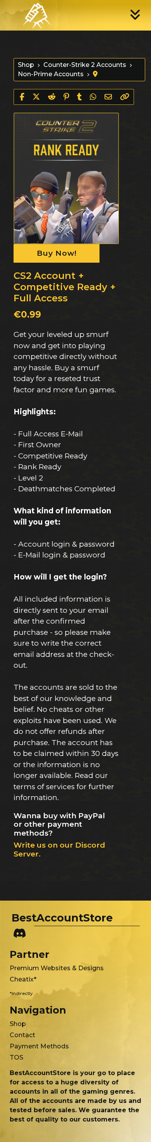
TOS (16, 1057)
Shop (26, 64)
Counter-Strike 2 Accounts (84, 64)
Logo (31, 15)
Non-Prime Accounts (51, 74)
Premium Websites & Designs (57, 968)
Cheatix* (23, 979)
